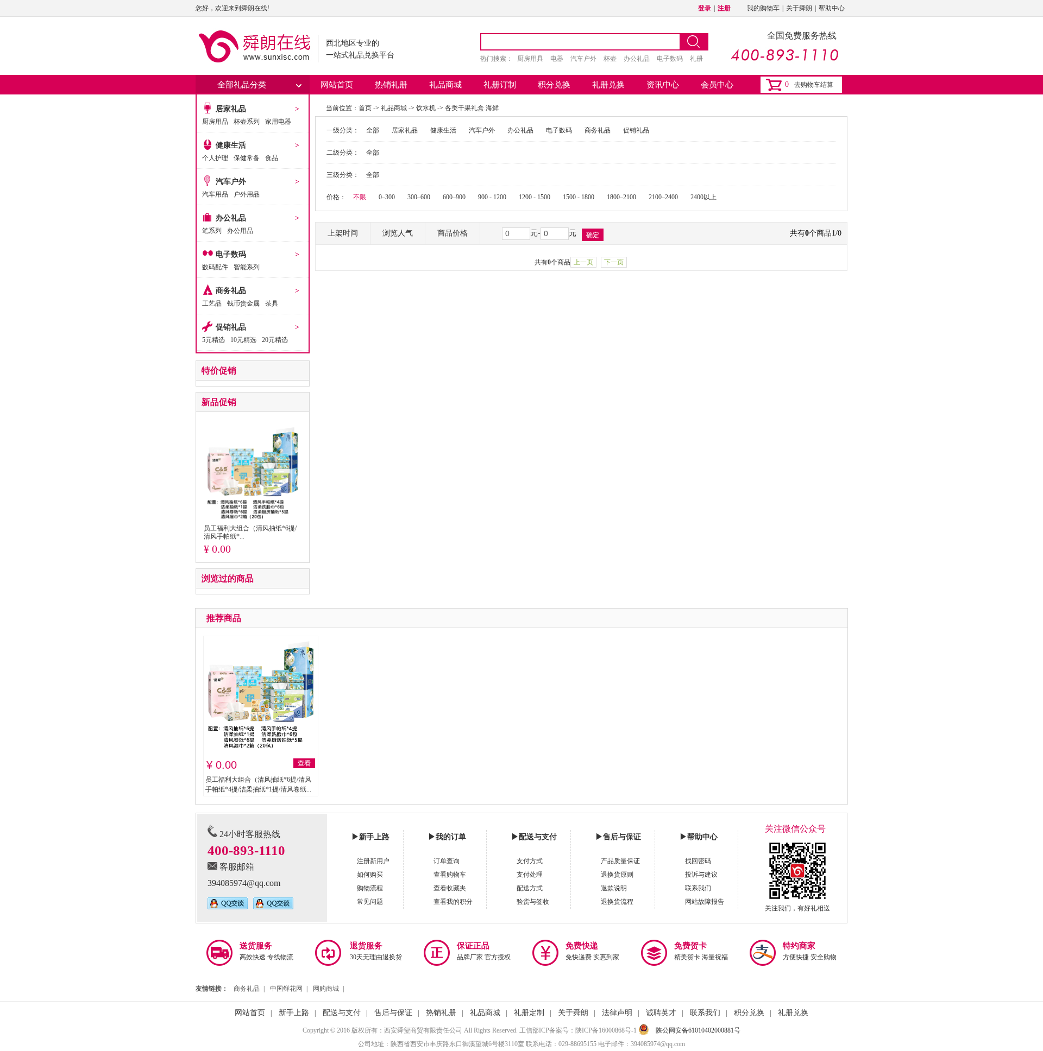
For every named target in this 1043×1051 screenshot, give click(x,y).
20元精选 (275, 340)
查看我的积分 (453, 902)
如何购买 (370, 874)
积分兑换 (554, 84)
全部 (372, 130)
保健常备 (247, 158)
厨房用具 (530, 58)
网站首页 (337, 84)
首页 (365, 108)
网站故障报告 (704, 902)
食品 (271, 158)
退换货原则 (617, 874)
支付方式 (530, 861)
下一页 (614, 262)
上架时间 (343, 233)
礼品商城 (445, 84)
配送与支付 (342, 1013)
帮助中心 (832, 8)
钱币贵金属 (243, 303)
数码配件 (215, 267)
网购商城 (326, 988)
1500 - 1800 (578, 197)
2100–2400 (663, 197)
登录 (704, 8)
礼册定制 (529, 1013)
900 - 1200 (492, 197)
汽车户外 (583, 58)
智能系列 (247, 267)
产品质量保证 (620, 861)
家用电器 (278, 121)
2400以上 (703, 197)
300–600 (418, 197)
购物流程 (370, 888)
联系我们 (698, 888)
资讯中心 (662, 84)
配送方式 (530, 888)
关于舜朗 (799, 8)
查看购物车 (449, 874)
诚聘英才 (661, 1013)
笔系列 (212, 231)
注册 (724, 8)
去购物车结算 (813, 84)
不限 (359, 197)
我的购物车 (763, 8)
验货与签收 (533, 902)
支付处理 (530, 874)
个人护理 (215, 158)
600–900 (454, 197)
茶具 (271, 303)
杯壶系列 (247, 121)
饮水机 (426, 108)
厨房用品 (215, 121)
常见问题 (370, 902)
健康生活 (231, 145)
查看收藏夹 (449, 888)
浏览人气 (397, 233)
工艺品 (212, 303)
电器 (556, 58)
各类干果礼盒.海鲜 (472, 108)
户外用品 (247, 194)
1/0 (836, 233)
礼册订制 (499, 84)
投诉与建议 (701, 874)
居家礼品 (231, 109)
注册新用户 (373, 861)
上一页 (583, 262)
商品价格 (452, 233)
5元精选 (213, 340)
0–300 (387, 197)
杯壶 (610, 58)
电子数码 (670, 58)
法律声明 (617, 1013)
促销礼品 (231, 327)
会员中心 (717, 84)
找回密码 (698, 861)
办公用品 (240, 231)
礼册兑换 (608, 84)
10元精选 (243, 340)
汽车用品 (215, 194)
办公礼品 (637, 58)
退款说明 (614, 888)
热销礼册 (391, 84)
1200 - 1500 (534, 197)
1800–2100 (621, 197)
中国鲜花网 (286, 988)
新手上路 (294, 1013)
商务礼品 (231, 291)
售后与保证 (393, 1013)
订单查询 (446, 861)
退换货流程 (617, 902)
